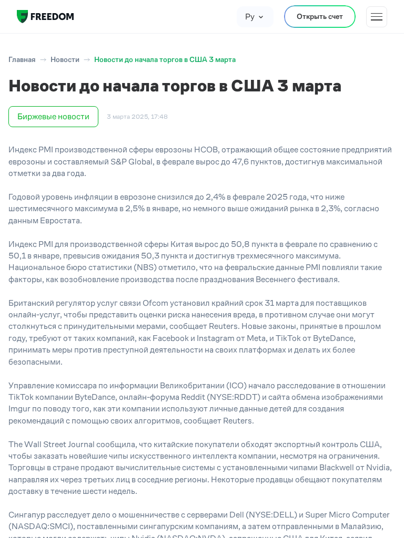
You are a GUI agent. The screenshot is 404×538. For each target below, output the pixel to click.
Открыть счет (320, 16)
